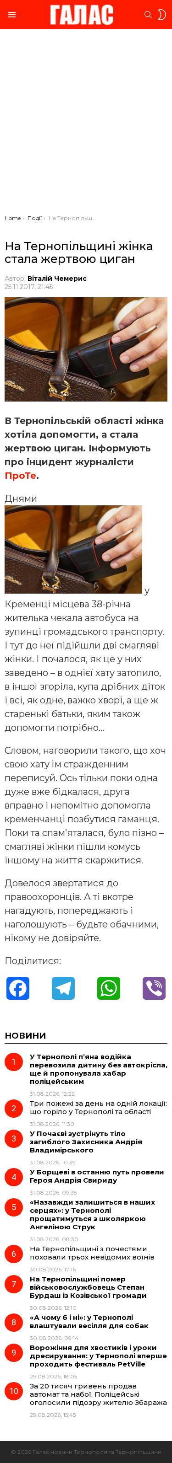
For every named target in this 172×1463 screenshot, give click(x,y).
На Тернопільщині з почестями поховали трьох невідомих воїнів (92, 1252)
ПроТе (20, 475)
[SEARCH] (148, 14)
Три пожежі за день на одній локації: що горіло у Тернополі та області (98, 1107)
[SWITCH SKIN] (161, 14)
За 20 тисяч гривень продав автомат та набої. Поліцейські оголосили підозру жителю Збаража (98, 1394)
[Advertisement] (86, 124)
